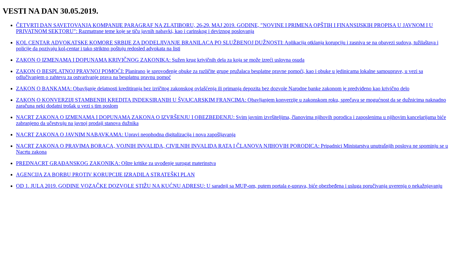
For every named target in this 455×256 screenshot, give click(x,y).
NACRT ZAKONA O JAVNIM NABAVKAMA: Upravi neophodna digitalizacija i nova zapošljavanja (125, 134)
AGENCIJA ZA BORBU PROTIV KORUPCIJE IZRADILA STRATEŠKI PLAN (105, 174)
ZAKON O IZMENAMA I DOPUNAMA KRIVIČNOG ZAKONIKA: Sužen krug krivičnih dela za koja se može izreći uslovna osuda (160, 60)
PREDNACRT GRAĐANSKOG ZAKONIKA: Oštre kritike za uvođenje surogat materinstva (116, 163)
